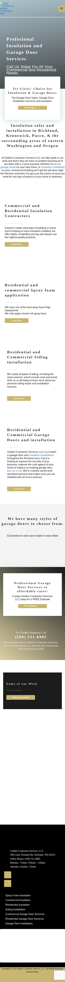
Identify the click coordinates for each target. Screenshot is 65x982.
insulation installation (53, 167)
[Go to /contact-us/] (31, 638)
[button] (32, 108)
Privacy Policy (32, 972)
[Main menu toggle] (61, 8)
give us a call (14, 470)
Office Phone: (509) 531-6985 (25, 858)
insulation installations (41, 455)
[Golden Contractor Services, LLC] (8, 8)
